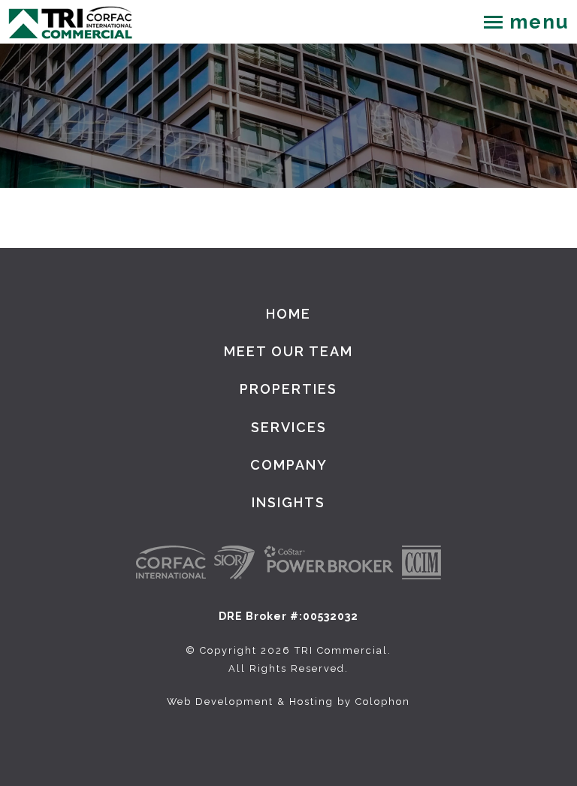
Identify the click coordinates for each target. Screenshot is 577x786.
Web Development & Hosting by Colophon (288, 701)
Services (289, 427)
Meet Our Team (288, 351)
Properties (288, 389)
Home (288, 314)
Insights (288, 502)
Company (289, 465)
